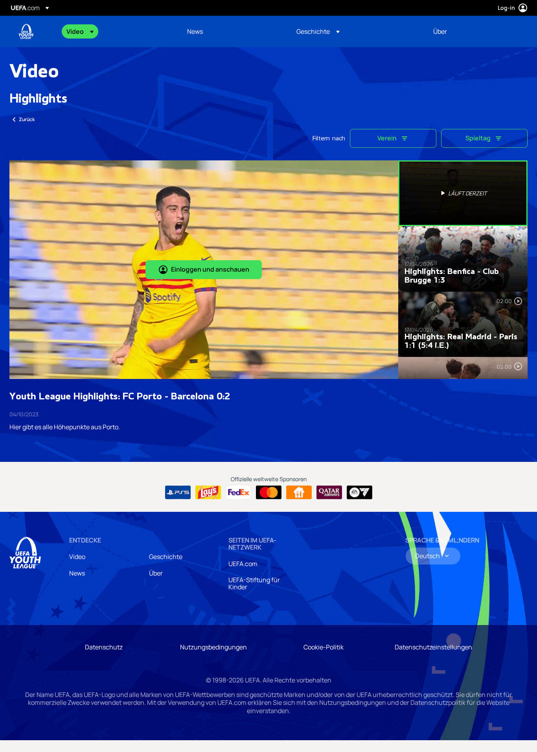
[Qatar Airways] (329, 492)
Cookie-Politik (323, 647)
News (77, 573)
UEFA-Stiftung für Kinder (254, 583)
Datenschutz (104, 647)
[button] (80, 31)
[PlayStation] (178, 492)
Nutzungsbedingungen (213, 647)
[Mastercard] (268, 492)
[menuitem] (117, 31)
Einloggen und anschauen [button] (210, 269)
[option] (463, 193)
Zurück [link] (27, 119)
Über (156, 573)
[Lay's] (208, 492)
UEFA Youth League (25, 31)
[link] (195, 31)
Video (77, 556)
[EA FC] (359, 492)
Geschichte (165, 556)
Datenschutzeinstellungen (433, 647)
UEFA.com (242, 563)
